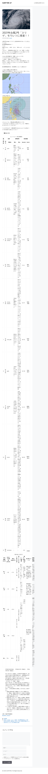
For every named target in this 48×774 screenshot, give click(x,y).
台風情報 (5, 718)
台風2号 (15, 719)
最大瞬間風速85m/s (22, 719)
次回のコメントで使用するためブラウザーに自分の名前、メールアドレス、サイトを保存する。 (17, 758)
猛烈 (27, 719)
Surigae (8, 719)
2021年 (5, 719)
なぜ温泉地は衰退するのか (39, 2)
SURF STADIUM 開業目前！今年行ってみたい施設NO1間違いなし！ (17, 721)
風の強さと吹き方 (6, 715)
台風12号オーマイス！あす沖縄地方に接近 (11, 722)
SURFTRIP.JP (7, 3)
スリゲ (12, 719)
